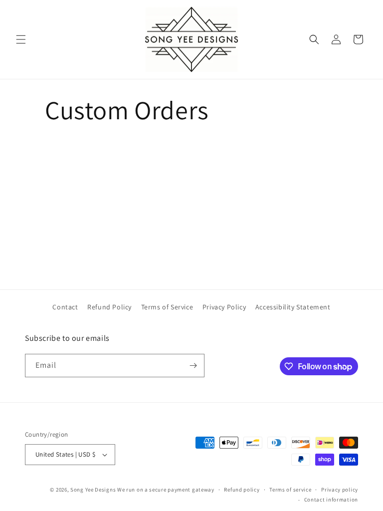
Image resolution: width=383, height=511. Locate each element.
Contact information (331, 499)
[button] (21, 39)
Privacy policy (339, 489)
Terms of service (290, 489)
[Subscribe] (193, 365)
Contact (65, 306)
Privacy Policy (224, 306)
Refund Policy (109, 306)
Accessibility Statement (293, 306)
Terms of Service (167, 306)
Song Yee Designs (93, 489)
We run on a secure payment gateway (165, 489)
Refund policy (241, 489)
